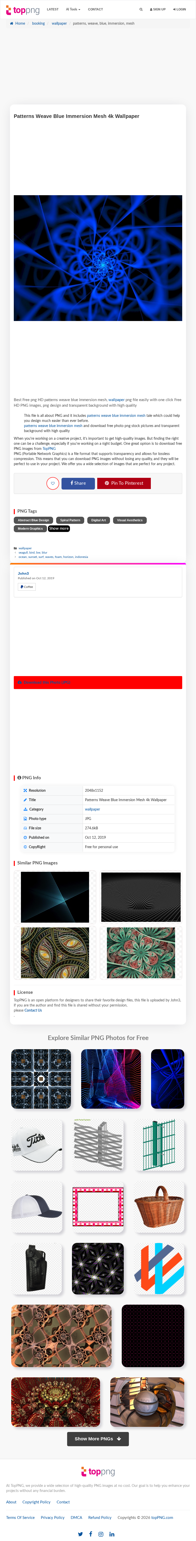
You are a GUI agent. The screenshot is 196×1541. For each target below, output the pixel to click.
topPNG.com (162, 1518)
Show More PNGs (94, 1438)
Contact (95, 9)
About (11, 1502)
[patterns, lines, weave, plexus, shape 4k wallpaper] (55, 953)
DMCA (76, 1518)
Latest (52, 9)
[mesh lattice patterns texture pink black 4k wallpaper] (153, 1336)
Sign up (159, 9)
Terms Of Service (20, 1518)
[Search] (141, 9)
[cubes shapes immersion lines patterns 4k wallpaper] (41, 1079)
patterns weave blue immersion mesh (116, 416)
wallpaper (59, 23)
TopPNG (49, 449)
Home (19, 23)
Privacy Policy (53, 1518)
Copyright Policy (36, 1502)
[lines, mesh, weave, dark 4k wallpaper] (55, 897)
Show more (59, 528)
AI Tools (72, 9)
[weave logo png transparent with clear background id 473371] (159, 1268)
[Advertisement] (98, 68)
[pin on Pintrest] (64, 1056)
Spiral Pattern (70, 520)
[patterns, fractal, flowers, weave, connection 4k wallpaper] (141, 953)
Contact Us (33, 1010)
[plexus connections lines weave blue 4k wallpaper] (167, 1079)
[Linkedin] (111, 1534)
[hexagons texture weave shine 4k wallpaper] (98, 1268)
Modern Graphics (30, 528)
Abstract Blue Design (33, 520)
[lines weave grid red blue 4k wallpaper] (111, 1079)
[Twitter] (80, 1534)
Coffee (28, 586)
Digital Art (98, 520)
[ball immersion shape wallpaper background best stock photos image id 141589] (147, 1402)
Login (181, 9)
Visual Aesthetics (130, 520)
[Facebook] (90, 1534)
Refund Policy (100, 1518)
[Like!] (52, 483)
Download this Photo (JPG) (46, 682)
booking (38, 23)
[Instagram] (101, 1534)
